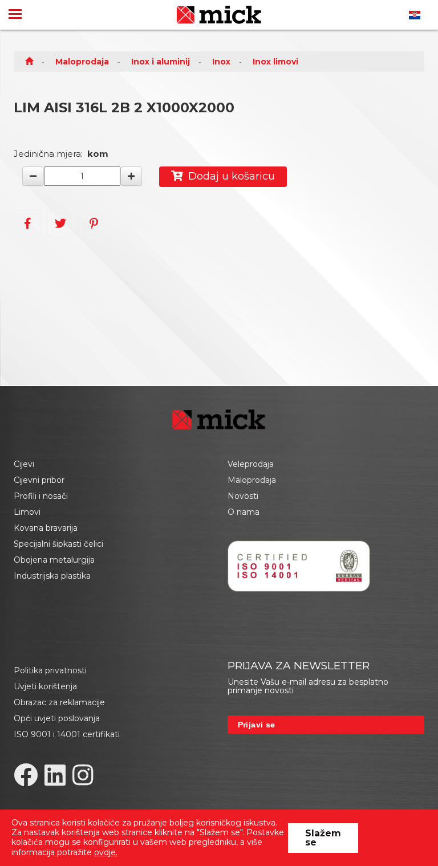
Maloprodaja (82, 61)
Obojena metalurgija (54, 560)
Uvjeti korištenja (45, 686)
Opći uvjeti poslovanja (57, 718)
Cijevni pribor (39, 480)
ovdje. (105, 852)
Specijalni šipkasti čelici (58, 544)
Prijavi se (256, 724)
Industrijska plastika (52, 576)
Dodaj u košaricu (228, 176)
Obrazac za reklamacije (59, 702)
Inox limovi (275, 61)
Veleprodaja (251, 464)
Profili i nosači (41, 496)
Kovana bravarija (46, 528)
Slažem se (323, 838)
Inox (221, 61)
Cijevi (24, 464)
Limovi (27, 512)
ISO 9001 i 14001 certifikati (67, 734)
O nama (243, 512)
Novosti (243, 496)
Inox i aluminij (160, 61)
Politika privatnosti (50, 670)
